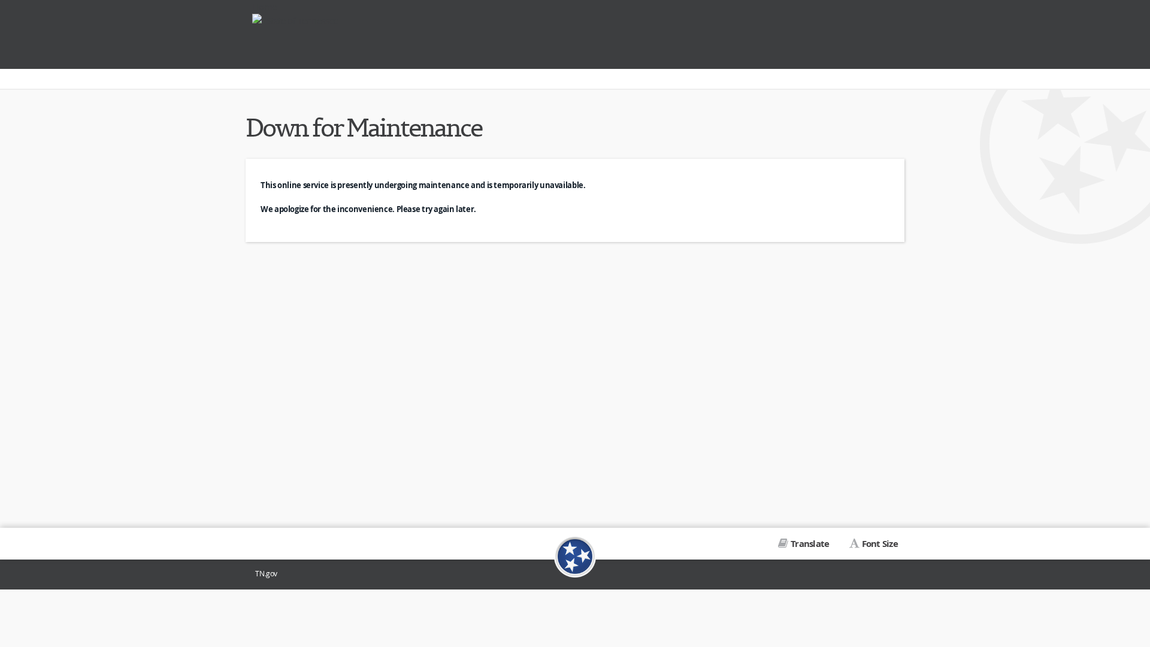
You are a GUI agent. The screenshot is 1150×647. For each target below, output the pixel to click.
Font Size (880, 543)
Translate (810, 543)
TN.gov (266, 574)
